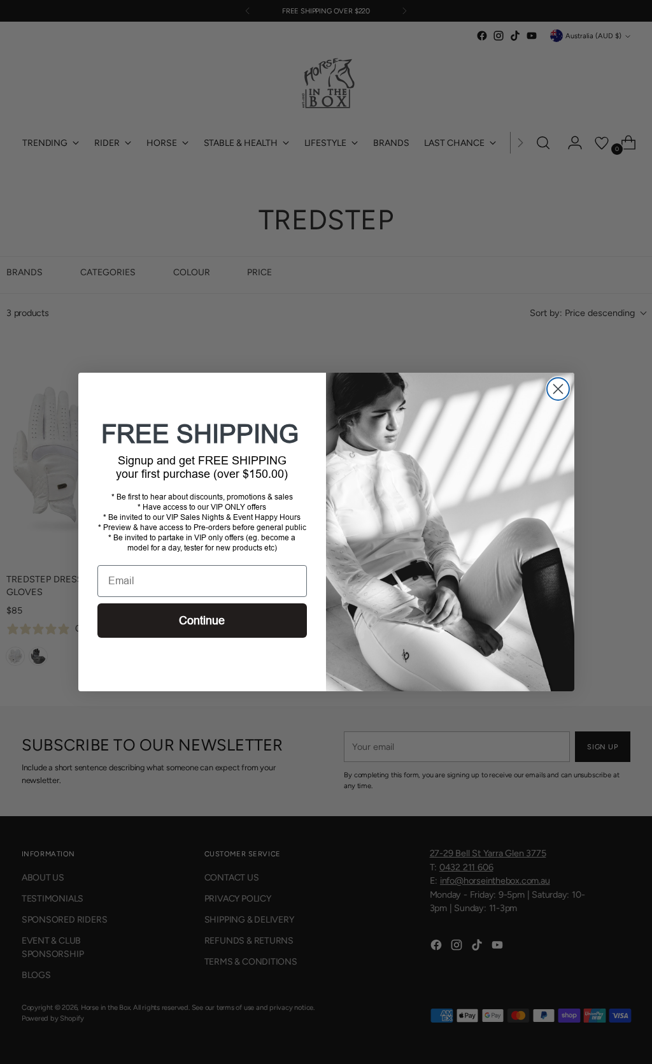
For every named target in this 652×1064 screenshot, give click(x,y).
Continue (202, 620)
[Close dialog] (558, 389)
